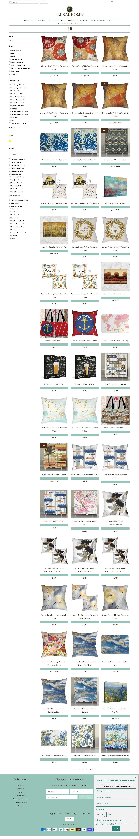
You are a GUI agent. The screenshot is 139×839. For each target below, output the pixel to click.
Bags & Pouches (16, 50)
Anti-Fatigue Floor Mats (18, 85)
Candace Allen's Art (17, 186)
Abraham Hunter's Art (18, 159)
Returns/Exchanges (71, 814)
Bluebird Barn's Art (17, 183)
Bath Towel (14, 203)
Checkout (125, 2)
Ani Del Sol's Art (16, 174)
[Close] (135, 777)
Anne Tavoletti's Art (17, 177)
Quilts (13, 120)
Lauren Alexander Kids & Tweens (21, 68)
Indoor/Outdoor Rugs (18, 65)
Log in (106, 2)
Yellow (10, 141)
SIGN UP (115, 828)
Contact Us (20, 789)
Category (12, 46)
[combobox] (100, 814)
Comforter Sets (15, 91)
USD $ (43, 2)
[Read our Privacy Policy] (135, 823)
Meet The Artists (20, 795)
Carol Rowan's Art (17, 192)
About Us (21, 785)
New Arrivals (14, 196)
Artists (11, 148)
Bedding (13, 56)
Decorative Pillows (17, 62)
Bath (12, 53)
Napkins (14, 108)
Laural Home (72, 824)
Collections (13, 128)
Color (11, 136)
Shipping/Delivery (55, 814)
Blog (20, 792)
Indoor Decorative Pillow (19, 100)
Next (92, 769)
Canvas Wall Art (16, 59)
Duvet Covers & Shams (18, 97)
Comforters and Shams (18, 94)
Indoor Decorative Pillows (19, 103)
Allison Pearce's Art (17, 171)
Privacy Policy (85, 814)
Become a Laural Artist (20, 799)
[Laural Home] (69, 11)
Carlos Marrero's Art (17, 189)
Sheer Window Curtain (18, 123)
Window (14, 74)
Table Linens (15, 71)
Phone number (100, 809)
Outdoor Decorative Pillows (19, 114)
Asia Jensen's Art (16, 180)
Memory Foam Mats (17, 106)
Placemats (14, 117)
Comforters (14, 218)
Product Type (14, 81)
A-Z (11, 40)
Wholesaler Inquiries (20, 802)
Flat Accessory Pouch (17, 221)
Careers (20, 806)
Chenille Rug (15, 209)
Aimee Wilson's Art (17, 162)
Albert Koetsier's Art (17, 168)
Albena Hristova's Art (18, 165)
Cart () (116, 2)
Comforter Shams (16, 215)
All (69, 29)
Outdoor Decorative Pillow (19, 111)
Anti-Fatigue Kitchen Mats (19, 88)
